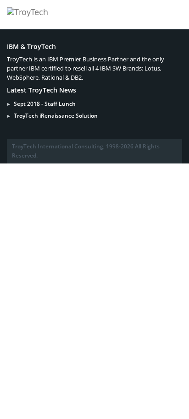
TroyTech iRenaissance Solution (56, 116)
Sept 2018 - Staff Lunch (45, 104)
